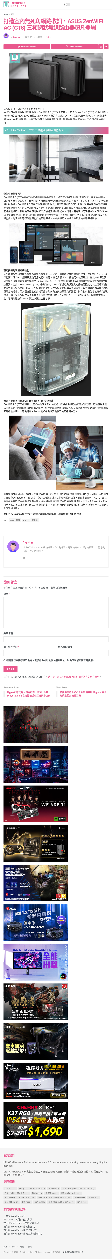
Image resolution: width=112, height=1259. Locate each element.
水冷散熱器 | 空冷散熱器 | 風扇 (20, 1197)
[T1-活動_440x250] (36, 805)
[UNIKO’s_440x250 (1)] (36, 844)
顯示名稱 (9, 633)
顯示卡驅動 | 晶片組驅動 (61, 1202)
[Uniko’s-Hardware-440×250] (36, 1082)
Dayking (16, 37)
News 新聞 (15, 520)
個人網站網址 (65, 647)
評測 (5, 1247)
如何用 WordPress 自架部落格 (19, 1226)
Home (6, 14)
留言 (7, 594)
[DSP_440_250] (36, 963)
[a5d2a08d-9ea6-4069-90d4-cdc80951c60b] (36, 884)
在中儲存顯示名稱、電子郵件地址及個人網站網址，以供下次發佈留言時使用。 (50, 660)
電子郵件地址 (11, 647)
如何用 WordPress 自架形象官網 (20, 1230)
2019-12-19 (30, 37)
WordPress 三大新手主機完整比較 (21, 1223)
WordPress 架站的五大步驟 (18, 1219)
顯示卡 (40, 1202)
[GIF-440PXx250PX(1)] (36, 1122)
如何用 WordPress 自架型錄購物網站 (23, 1233)
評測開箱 (11, 1202)
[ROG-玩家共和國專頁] (36, 726)
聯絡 (30, 1247)
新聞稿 (35, 520)
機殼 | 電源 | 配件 (70, 1193)
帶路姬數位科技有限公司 (73, 1252)
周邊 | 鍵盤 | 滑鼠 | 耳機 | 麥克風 (78, 1188)
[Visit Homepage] (16, 4)
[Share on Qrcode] (100, 46)
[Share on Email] (106, 46)
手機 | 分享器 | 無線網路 (16, 1193)
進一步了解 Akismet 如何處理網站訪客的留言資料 (73, 677)
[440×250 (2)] (36, 924)
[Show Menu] (107, 4)
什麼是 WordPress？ (14, 1216)
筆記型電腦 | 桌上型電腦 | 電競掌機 (54, 1197)
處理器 (80, 1197)
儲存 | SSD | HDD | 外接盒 (32, 1188)
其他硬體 (54, 1188)
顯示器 (81, 1202)
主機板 (10, 1188)
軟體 (26, 1202)
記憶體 (93, 1197)
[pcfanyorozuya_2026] (36, 765)
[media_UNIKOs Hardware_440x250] (36, 1003)
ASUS (26, 520)
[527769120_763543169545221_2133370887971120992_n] (36, 1042)
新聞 (12, 14)
